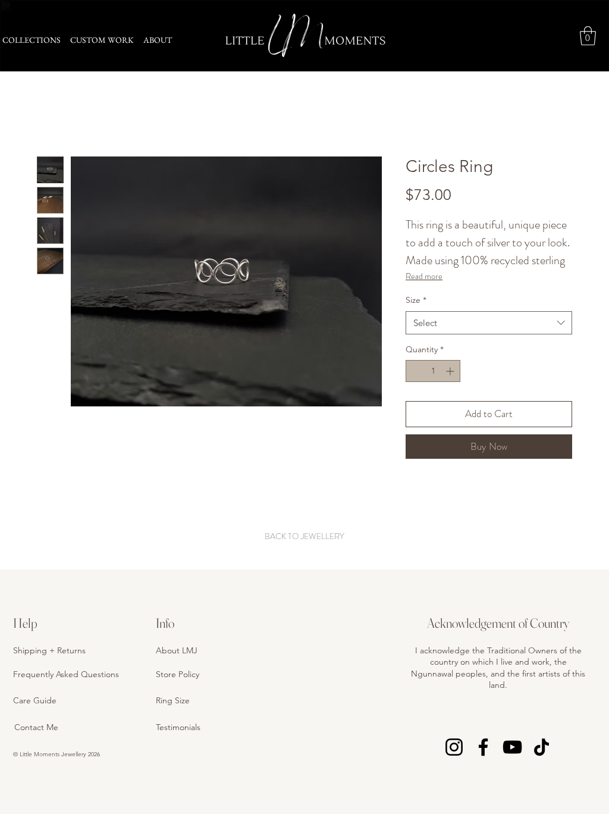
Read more (424, 276)
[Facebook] (483, 747)
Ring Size (173, 700)
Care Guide (34, 700)
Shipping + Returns (49, 650)
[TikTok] (541, 747)
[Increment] (451, 371)
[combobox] (489, 322)
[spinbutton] (433, 371)
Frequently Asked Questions (66, 674)
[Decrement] (414, 371)
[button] (588, 35)
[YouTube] (512, 747)
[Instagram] (454, 747)
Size (416, 300)
